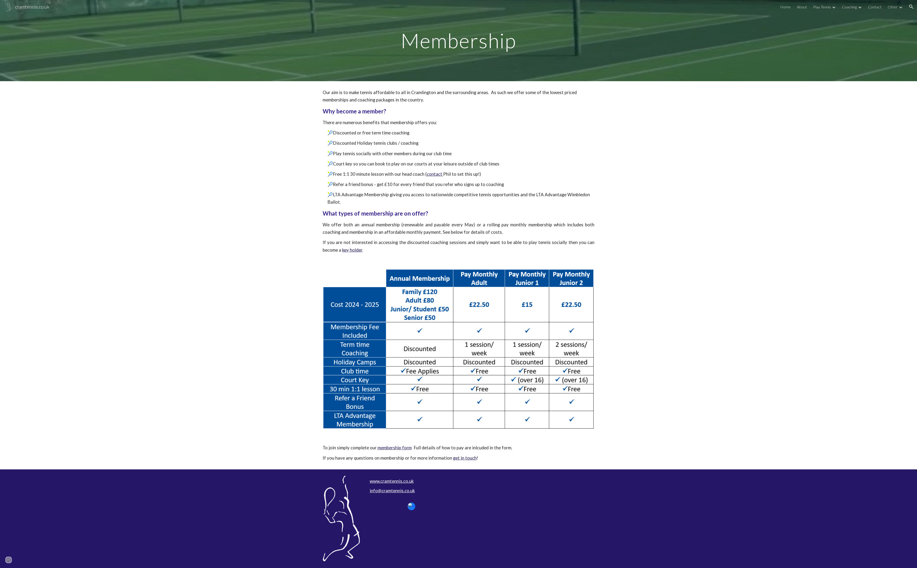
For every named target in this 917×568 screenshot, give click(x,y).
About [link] (802, 7)
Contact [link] (874, 7)
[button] (911, 6)
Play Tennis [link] (822, 7)
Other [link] (893, 7)
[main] (458, 40)
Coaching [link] (849, 7)
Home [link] (785, 7)
